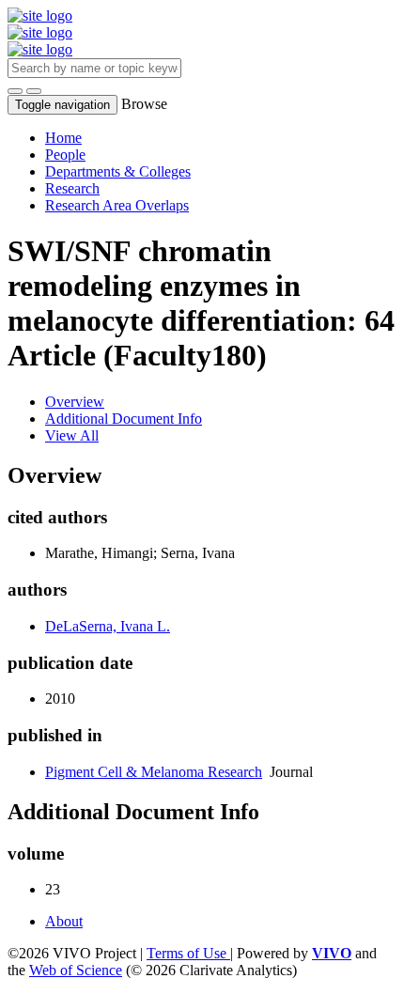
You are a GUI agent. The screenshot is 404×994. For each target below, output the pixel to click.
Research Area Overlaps (117, 205)
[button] (15, 91)
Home (63, 138)
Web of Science (75, 970)
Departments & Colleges (118, 171)
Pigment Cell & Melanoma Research (153, 772)
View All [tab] (72, 435)
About (64, 921)
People (65, 155)
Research (72, 188)
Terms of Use (188, 953)
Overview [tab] (74, 402)
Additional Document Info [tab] (123, 419)
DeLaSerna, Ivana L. (107, 626)
